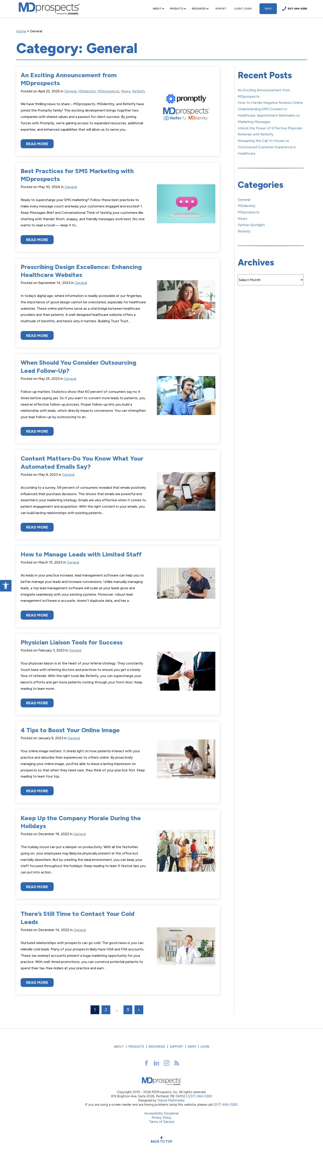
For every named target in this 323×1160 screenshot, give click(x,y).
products (136, 1046)
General (70, 91)
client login (243, 8)
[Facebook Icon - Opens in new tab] (146, 1063)
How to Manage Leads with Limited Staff (81, 554)
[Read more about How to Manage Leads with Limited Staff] (186, 586)
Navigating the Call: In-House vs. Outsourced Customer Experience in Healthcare (267, 147)
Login (205, 1046)
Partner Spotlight (251, 225)
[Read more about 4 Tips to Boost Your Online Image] (186, 762)
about (119, 1046)
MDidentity (87, 91)
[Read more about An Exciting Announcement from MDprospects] (186, 111)
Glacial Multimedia (170, 1100)
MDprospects (108, 91)
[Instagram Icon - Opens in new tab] (166, 1063)
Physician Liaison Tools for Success (72, 642)
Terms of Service (161, 1122)
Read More (37, 143)
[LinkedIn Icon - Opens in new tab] (156, 1063)
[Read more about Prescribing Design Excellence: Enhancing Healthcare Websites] (186, 303)
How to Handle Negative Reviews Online (270, 103)
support (220, 8)
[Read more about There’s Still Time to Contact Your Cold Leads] (186, 950)
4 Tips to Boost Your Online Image (70, 730)
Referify (138, 91)
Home (21, 31)
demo (268, 8)
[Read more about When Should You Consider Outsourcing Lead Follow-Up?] (186, 399)
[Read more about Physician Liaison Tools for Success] (186, 674)
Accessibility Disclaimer (161, 1113)
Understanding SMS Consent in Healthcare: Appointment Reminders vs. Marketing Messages (269, 115)
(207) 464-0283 (200, 1096)
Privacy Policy (161, 1118)
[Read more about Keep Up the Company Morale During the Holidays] (186, 854)
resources (157, 1046)
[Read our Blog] (177, 1063)
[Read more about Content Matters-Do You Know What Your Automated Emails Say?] (186, 494)
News (126, 91)
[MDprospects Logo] (49, 8)
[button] (5, 585)
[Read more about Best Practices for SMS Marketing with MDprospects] (186, 207)
